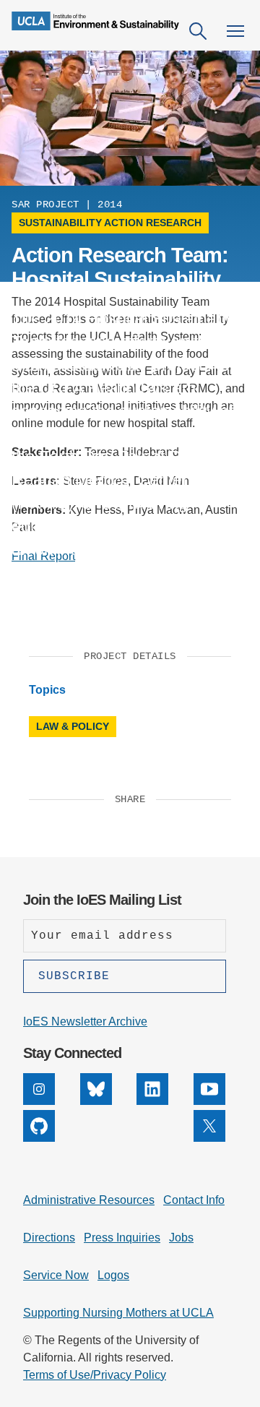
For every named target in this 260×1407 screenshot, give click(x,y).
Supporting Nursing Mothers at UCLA (118, 1313)
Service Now (56, 1275)
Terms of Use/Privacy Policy (94, 1375)
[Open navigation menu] (235, 31)
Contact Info (194, 1200)
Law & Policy (72, 726)
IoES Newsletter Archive (85, 1021)
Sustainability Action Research (110, 222)
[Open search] (198, 31)
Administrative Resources (89, 1200)
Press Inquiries (122, 1237)
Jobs (181, 1237)
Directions (49, 1237)
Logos (113, 1275)
